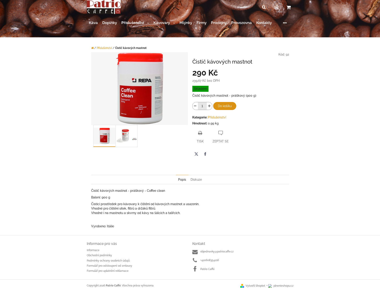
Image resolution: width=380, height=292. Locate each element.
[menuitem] (93, 23)
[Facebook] (205, 154)
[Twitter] (196, 154)
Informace (93, 250)
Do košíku (225, 106)
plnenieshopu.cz (283, 285)
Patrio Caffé (207, 269)
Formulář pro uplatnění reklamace (107, 270)
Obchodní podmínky (99, 255)
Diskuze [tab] (196, 179)
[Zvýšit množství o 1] (209, 106)
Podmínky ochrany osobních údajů (108, 260)
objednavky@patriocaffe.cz (217, 251)
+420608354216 (209, 260)
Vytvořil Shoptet (255, 285)
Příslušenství (217, 117)
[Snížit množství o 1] (195, 106)
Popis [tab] (182, 179)
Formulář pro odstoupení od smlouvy (109, 265)
